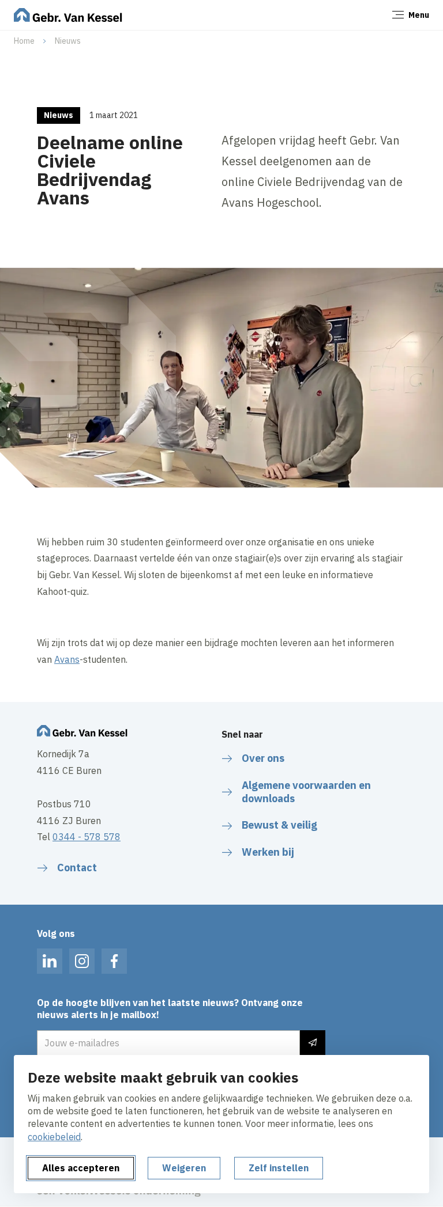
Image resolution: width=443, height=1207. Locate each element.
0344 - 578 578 (86, 836)
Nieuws (68, 41)
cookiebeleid (54, 1137)
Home (24, 41)
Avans (67, 659)
